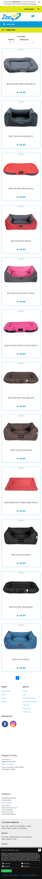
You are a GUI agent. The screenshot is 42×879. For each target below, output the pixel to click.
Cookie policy (27, 712)
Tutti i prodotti (6, 691)
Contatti (4, 701)
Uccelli (11, 826)
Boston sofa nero (21, 555)
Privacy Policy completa (28, 875)
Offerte (4, 695)
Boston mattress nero (21, 607)
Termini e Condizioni (29, 698)
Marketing (26, 866)
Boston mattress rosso (21, 189)
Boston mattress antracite (21, 84)
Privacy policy (27, 708)
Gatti (6, 826)
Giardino (14, 828)
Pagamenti (26, 705)
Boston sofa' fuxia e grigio (21, 293)
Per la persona (22, 828)
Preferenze (26, 863)
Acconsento (6, 871)
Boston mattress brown (21, 398)
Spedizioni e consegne (29, 701)
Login (24, 695)
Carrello (25, 691)
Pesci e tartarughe (19, 826)
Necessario (7, 863)
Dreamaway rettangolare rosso (21, 503)
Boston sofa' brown (21, 450)
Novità (4, 698)
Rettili (9, 828)
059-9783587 (8, 803)
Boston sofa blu (21, 659)
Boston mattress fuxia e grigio (21, 346)
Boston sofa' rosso (21, 241)
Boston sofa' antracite (21, 136)
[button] (33, 19)
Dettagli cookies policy (10, 875)
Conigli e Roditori (14, 837)
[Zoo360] (11, 17)
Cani (3, 826)
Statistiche (7, 866)
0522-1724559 (8, 764)
